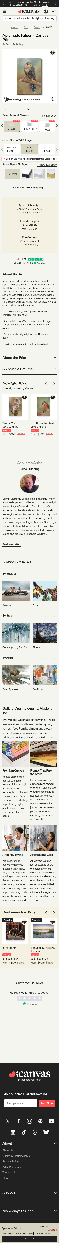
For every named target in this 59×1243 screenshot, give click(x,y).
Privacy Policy (10, 1161)
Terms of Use (9, 1172)
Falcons (37, 27)
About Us (7, 1150)
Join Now (47, 1103)
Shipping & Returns (17, 369)
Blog (5, 1178)
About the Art (12, 274)
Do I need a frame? (47, 165)
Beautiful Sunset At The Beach (44, 947)
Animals (14, 27)
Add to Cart (30, 1238)
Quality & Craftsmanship (16, 1155)
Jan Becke (36, 951)
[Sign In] (45, 11)
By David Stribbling (12, 44)
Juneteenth (9, 947)
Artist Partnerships (12, 1167)
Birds (26, 27)
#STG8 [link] (49, 27)
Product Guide (49, 115)
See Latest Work (11, 544)
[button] (11, 126)
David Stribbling (10, 426)
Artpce (5, 951)
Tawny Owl (9, 423)
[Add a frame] (11, 99)
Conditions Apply (29, 244)
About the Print (14, 357)
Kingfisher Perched (42, 423)
